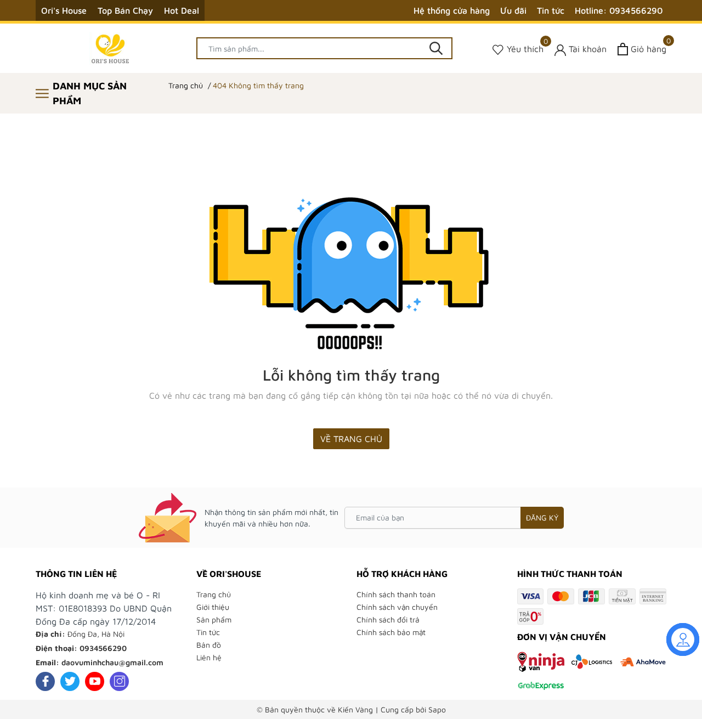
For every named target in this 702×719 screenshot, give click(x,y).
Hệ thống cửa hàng (452, 10)
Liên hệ (209, 657)
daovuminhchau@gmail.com (112, 662)
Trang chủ (213, 594)
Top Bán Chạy (125, 10)
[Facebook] (45, 681)
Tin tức (550, 10)
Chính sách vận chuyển (397, 607)
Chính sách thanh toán (395, 594)
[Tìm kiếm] (436, 48)
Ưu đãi (513, 10)
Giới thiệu (212, 607)
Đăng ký (542, 517)
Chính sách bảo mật (391, 632)
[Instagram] (119, 681)
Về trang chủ (351, 439)
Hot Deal (181, 10)
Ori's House (64, 10)
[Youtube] (94, 681)
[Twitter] (70, 681)
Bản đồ (208, 644)
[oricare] (110, 48)
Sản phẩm (213, 619)
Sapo (437, 709)
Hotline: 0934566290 (619, 10)
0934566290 (103, 648)
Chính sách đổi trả (388, 619)
